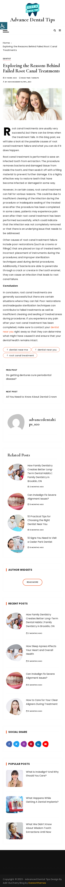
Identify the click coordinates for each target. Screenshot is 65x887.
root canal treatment (21, 355)
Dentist (7, 58)
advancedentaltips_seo (19, 82)
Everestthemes (37, 882)
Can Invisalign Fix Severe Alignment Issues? (42, 497)
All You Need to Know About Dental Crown (31, 397)
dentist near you (47, 349)
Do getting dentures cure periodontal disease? (28, 377)
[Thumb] (14, 621)
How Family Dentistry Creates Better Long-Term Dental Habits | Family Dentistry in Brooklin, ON (40, 473)
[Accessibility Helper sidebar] (3, 25)
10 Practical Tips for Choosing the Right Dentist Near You (39, 520)
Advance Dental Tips (32, 20)
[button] (55, 30)
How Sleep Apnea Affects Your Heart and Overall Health (41, 650)
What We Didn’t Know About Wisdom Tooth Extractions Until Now (39, 828)
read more (32, 582)
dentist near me (18, 349)
